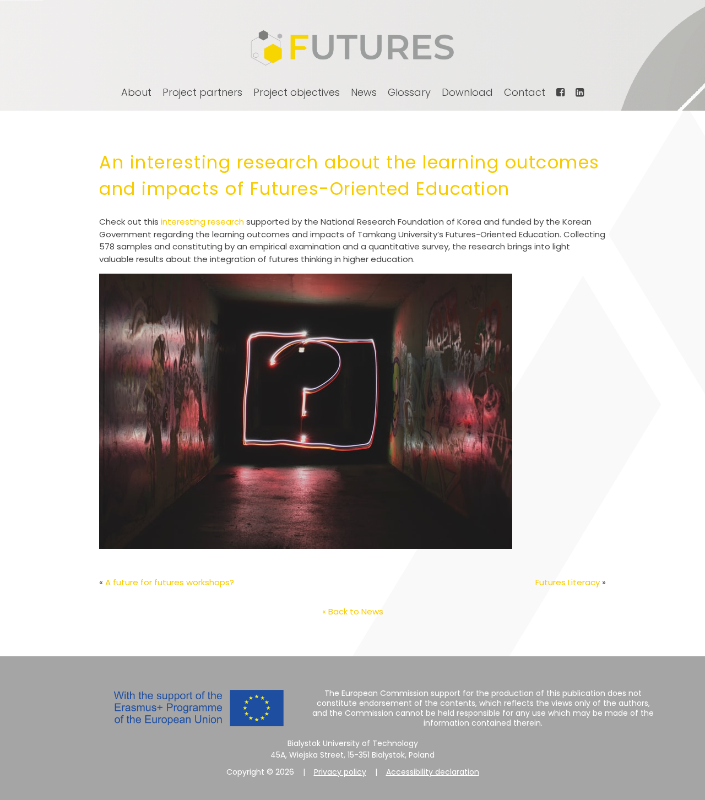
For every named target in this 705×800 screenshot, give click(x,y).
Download (467, 92)
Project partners (202, 92)
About (136, 92)
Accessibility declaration (432, 771)
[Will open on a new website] (560, 92)
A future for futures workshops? (169, 582)
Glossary (409, 92)
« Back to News (352, 611)
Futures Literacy (567, 582)
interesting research (202, 221)
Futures (352, 48)
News (364, 92)
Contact (524, 92)
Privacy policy (340, 771)
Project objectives (296, 92)
